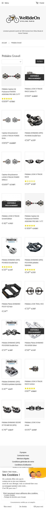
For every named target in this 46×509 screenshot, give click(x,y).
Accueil (4, 43)
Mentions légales (23, 459)
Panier (41, 3)
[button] (7, 99)
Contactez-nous (23, 455)
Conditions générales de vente (23, 462)
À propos (23, 452)
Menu (7, 3)
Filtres (40, 61)
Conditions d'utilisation (23, 465)
